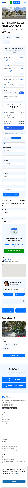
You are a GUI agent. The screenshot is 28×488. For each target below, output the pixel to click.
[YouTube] (9, 405)
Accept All (14, 481)
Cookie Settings (20, 477)
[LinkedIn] (5, 405)
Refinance (16, 138)
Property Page (14, 355)
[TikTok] (12, 405)
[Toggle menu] (25, 2)
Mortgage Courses (5, 424)
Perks (3, 443)
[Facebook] (7, 405)
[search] (22, 2)
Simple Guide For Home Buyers (8, 448)
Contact (3, 428)
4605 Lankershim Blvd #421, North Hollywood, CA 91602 (14, 462)
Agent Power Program (6, 419)
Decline (8, 477)
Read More (18, 473)
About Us (4, 414)
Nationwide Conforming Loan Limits (9, 446)
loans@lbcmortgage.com (9, 459)
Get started (16, 2)
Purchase (6, 138)
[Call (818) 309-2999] (11, 2)
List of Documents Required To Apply (9, 450)
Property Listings (5, 437)
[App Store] (13, 408)
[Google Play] (5, 408)
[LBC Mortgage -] (5, 2)
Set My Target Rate (12, 194)
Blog (3, 434)
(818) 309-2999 (7, 457)
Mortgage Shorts (5, 439)
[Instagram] (2, 405)
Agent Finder (4, 417)
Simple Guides (5, 421)
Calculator (4, 441)
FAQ (3, 426)
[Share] (24, 301)
